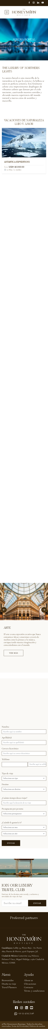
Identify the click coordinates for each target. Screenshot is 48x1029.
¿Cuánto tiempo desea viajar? (14, 798)
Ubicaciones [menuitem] (30, 983)
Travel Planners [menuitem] (9, 987)
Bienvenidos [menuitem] (8, 980)
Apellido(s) (7, 737)
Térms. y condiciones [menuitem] (34, 990)
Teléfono (6, 759)
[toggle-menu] (6, 12)
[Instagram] (35, 3)
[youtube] (43, 3)
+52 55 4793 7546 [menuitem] (26, 1013)
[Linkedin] (26, 1007)
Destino (5, 784)
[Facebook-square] (16, 1007)
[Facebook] (30, 3)
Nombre (5, 726)
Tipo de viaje (7, 773)
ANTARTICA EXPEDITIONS (17, 161)
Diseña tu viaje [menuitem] (9, 983)
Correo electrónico (10, 748)
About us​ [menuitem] (28, 980)
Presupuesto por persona (12, 808)
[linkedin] (39, 3)
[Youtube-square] (31, 1007)
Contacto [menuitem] (28, 987)
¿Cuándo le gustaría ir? (12, 822)
